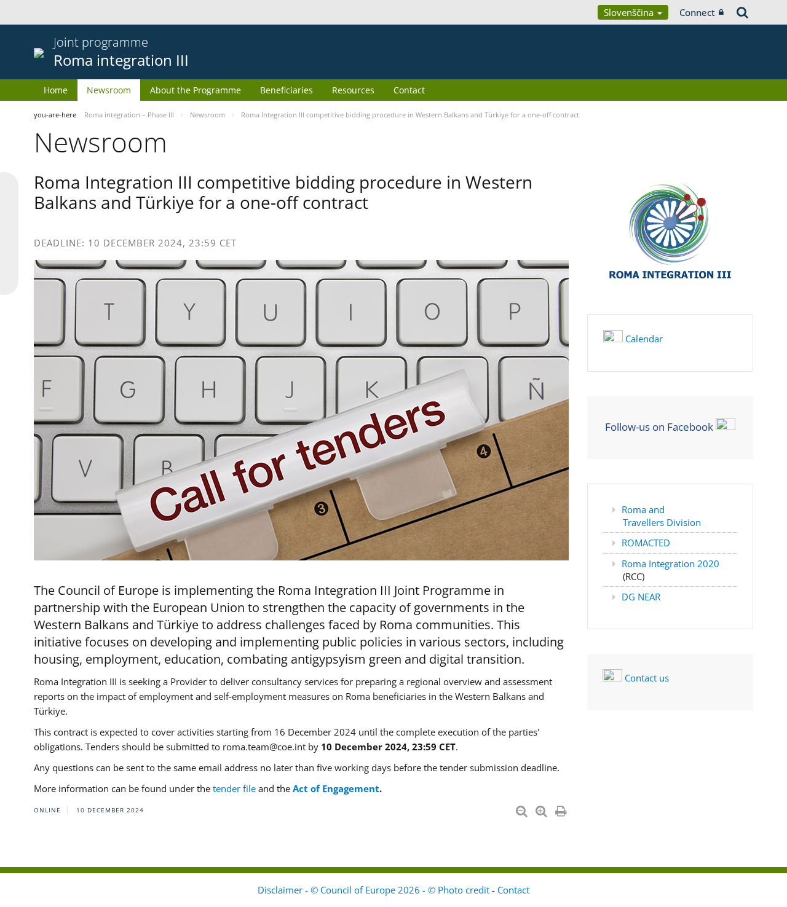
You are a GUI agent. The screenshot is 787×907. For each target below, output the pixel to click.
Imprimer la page (562, 808)
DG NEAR (641, 597)
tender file (233, 788)
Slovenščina (630, 12)
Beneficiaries (286, 90)
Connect (697, 12)
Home (56, 90)
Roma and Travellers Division (661, 515)
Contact (409, 90)
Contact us (647, 678)
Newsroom (109, 90)
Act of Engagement (336, 788)
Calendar (644, 338)
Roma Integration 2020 (670, 563)
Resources (353, 90)
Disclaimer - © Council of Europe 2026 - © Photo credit (375, 890)
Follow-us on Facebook (659, 426)
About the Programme (195, 90)
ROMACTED (646, 542)
